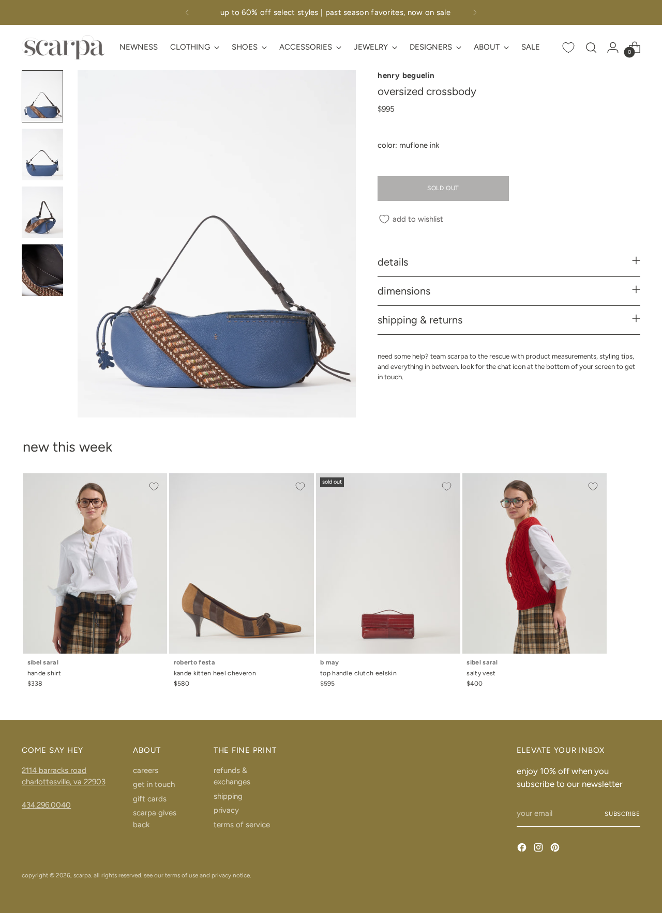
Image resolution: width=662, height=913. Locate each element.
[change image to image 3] (42, 212)
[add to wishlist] (153, 486)
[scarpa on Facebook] (523, 849)
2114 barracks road (54, 770)
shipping (228, 796)
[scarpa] (63, 47)
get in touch (154, 784)
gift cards (150, 798)
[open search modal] (591, 47)
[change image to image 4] (42, 270)
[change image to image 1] (42, 96)
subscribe (622, 813)
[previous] (187, 12)
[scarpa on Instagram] (539, 849)
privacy (226, 810)
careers (145, 770)
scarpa (82, 875)
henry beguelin (406, 75)
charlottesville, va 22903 (64, 781)
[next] (474, 12)
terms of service (242, 824)
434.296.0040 (46, 805)
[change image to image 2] (42, 154)
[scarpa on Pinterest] (556, 849)
